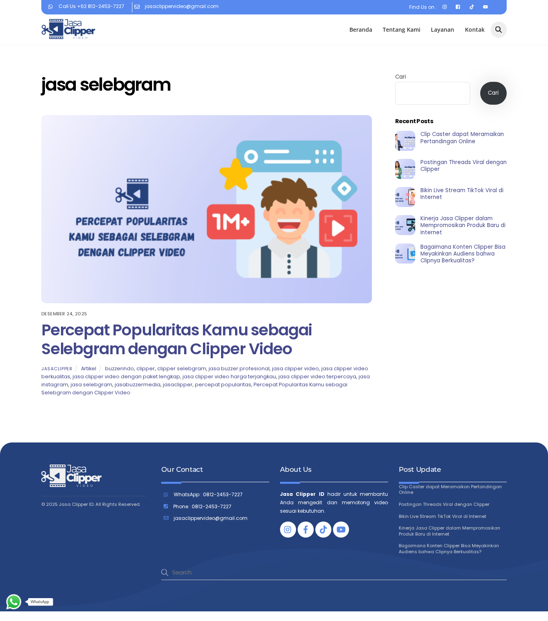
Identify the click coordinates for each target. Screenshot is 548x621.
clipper (145, 368)
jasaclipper (56, 368)
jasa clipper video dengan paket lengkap (126, 376)
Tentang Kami (401, 29)
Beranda (360, 29)
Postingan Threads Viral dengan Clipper (463, 166)
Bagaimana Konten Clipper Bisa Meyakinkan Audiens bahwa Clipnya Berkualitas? (462, 254)
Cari (400, 77)
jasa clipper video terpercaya (317, 376)
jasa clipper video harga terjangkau (229, 376)
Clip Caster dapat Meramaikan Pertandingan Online (462, 138)
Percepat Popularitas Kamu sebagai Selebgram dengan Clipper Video (176, 339)
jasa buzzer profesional (239, 368)
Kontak (475, 29)
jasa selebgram (91, 384)
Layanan (442, 29)
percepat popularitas (223, 384)
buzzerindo (119, 368)
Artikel (88, 368)
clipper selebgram (181, 368)
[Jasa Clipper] (68, 35)
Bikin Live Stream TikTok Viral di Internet (461, 194)
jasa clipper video (295, 368)
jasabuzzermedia (137, 384)
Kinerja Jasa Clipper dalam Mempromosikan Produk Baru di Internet (462, 225)
